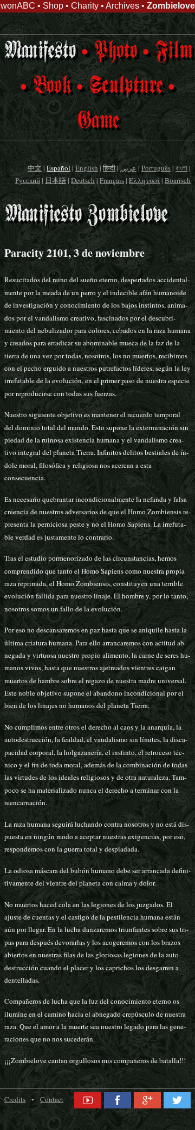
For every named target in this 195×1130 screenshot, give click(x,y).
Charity (85, 5)
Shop (53, 5)
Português (156, 168)
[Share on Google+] (147, 1100)
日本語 (55, 180)
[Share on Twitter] (177, 1100)
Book (51, 87)
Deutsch (83, 180)
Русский (27, 180)
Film (173, 51)
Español (58, 168)
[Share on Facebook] (117, 1100)
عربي (128, 168)
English (86, 168)
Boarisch (178, 180)
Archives (122, 5)
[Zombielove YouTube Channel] (87, 1100)
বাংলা (181, 168)
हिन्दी (109, 168)
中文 (35, 168)
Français (112, 180)
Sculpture (125, 87)
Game (98, 122)
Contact (51, 1099)
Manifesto (40, 51)
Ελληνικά (144, 180)
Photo (115, 51)
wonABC (18, 5)
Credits (14, 1099)
